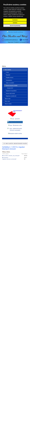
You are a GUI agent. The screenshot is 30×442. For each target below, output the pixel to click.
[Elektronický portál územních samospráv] (15, 129)
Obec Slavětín (15, 47)
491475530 (25, 39)
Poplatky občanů (9, 77)
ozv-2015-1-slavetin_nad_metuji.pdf (11, 155)
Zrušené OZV (10, 88)
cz (4, 143)
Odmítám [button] (15, 22)
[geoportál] (15, 118)
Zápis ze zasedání (10, 82)
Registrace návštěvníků (11, 96)
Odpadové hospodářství (11, 90)
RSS (27, 42)
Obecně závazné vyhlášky (11, 85)
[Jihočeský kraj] (15, 113)
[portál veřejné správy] (15, 122)
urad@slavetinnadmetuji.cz (11, 39)
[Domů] (15, 32)
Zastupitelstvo (9, 80)
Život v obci (15, 57)
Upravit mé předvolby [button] (15, 25)
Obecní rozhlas (15, 63)
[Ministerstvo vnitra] (15, 125)
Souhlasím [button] (15, 19)
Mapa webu (10, 42)
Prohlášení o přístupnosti (19, 42)
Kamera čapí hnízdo (10, 93)
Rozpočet (8, 74)
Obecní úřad (15, 52)
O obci (7, 72)
